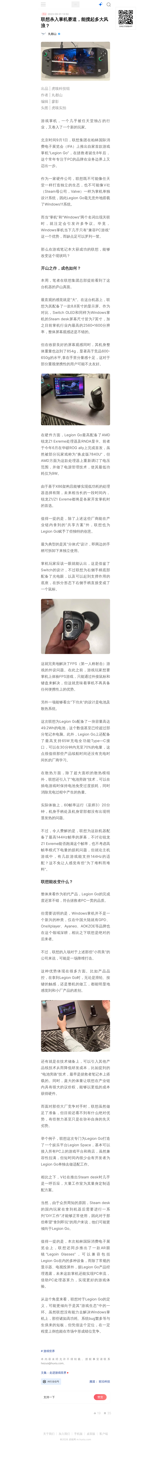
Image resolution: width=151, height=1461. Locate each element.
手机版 (78, 1433)
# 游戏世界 (48, 1351)
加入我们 (64, 1433)
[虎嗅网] (75, 4)
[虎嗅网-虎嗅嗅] (100, 4)
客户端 (103, 1433)
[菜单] (43, 4)
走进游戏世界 (57, 1372)
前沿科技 (104, 1381)
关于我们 (49, 1433)
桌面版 (91, 1433)
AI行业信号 (53, 1381)
